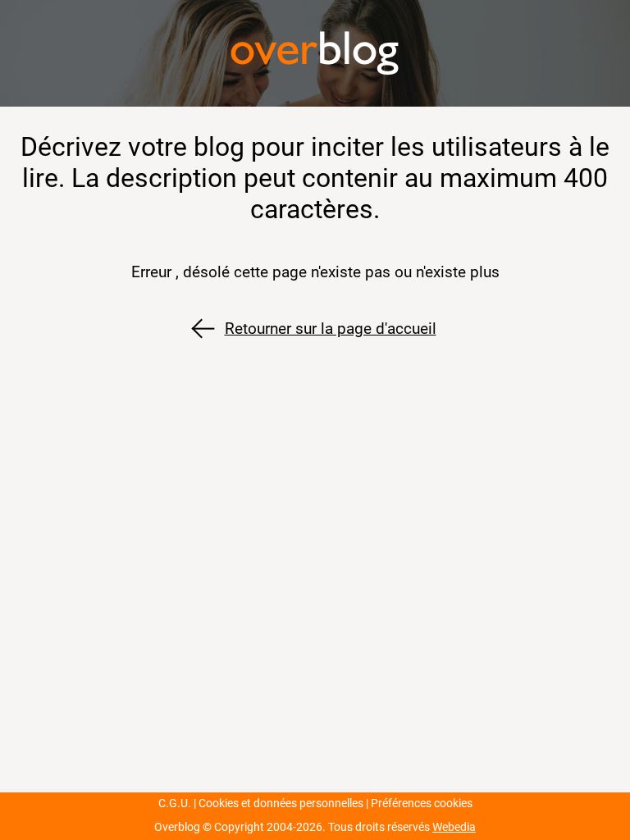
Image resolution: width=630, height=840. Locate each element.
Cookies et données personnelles (281, 803)
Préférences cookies (421, 803)
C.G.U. (174, 803)
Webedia (454, 827)
